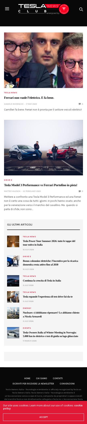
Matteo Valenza (12, 191)
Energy (27, 308)
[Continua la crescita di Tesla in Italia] (13, 281)
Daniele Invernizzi (13, 104)
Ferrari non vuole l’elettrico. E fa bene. (29, 98)
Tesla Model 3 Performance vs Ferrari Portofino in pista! (40, 185)
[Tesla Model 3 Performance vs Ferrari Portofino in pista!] (43, 147)
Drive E (8, 180)
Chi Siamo (41, 378)
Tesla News (10, 93)
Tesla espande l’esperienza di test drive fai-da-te (48, 296)
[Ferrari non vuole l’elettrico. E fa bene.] (43, 60)
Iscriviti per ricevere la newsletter (33, 383)
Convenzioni (67, 383)
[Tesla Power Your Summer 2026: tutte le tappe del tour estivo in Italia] (13, 241)
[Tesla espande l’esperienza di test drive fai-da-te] (13, 297)
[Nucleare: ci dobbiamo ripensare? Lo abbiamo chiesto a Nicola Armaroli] (13, 313)
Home (27, 378)
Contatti (58, 378)
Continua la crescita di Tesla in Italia (42, 280)
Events (27, 328)
